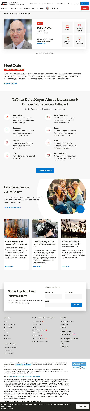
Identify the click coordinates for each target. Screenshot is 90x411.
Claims (84, 8)
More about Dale (10, 84)
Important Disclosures (45, 53)
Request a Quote (49, 3)
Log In (77, 3)
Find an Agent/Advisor (35, 3)
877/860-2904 (18, 364)
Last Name (69, 292)
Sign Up (76, 305)
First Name (49, 292)
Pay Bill (84, 3)
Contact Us (60, 3)
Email (47, 301)
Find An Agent (15, 14)
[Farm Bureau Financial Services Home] (12, 3)
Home (6, 14)
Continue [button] (82, 406)
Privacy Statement (7, 408)
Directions (41, 44)
